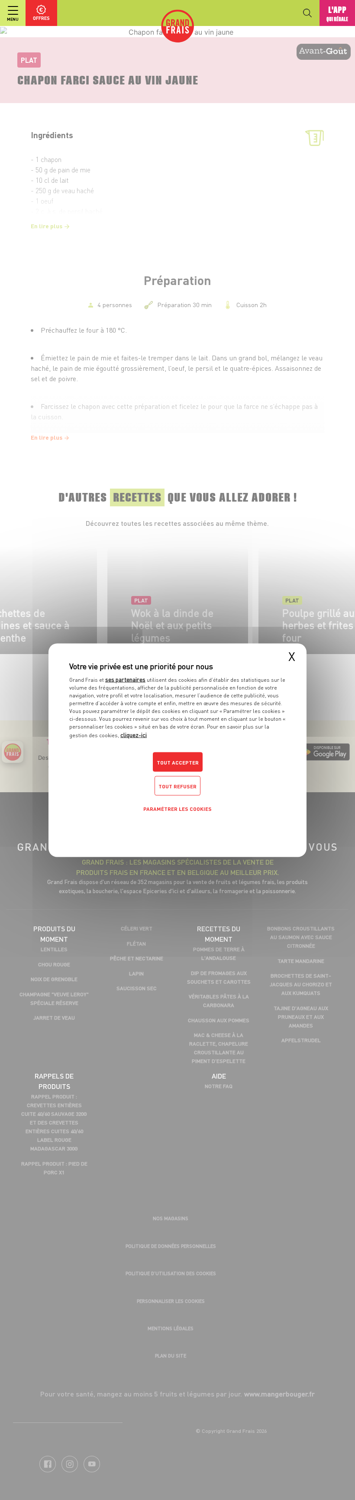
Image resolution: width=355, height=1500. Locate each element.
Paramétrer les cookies (177, 808)
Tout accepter (178, 762)
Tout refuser (177, 786)
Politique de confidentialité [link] (177, 828)
